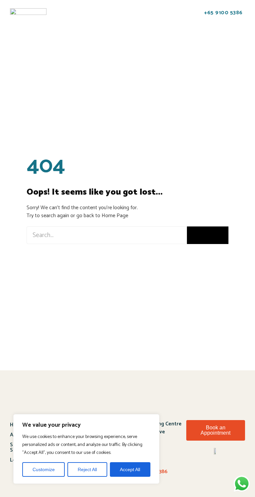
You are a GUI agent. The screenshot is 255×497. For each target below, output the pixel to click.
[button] (60, 16)
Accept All (130, 469)
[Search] (207, 235)
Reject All (87, 469)
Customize (44, 469)
